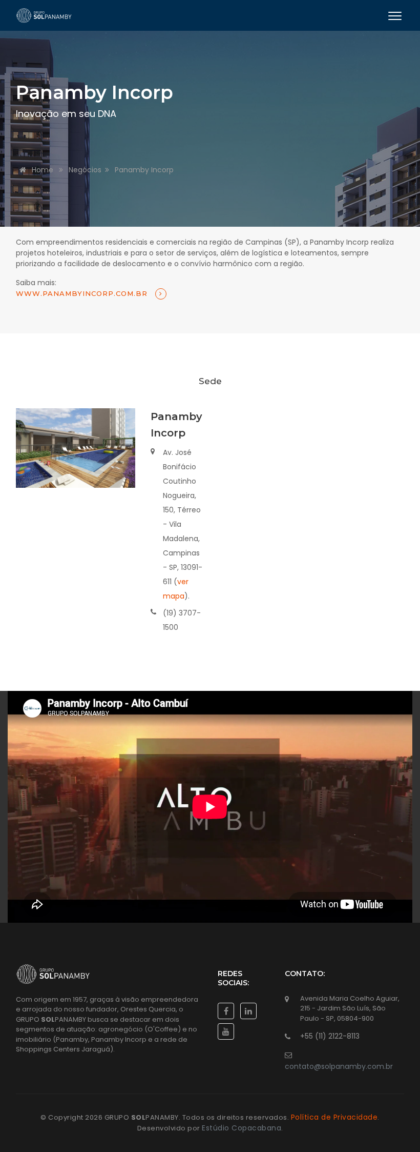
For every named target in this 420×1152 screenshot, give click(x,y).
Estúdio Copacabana (241, 1128)
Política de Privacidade (334, 1117)
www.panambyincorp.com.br (83, 293)
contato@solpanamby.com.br (339, 1066)
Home (41, 170)
